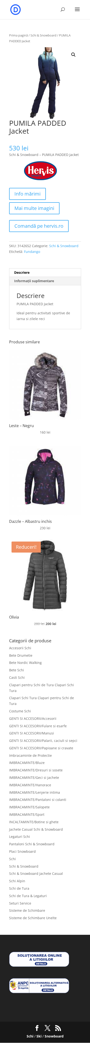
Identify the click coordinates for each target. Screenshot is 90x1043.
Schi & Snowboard (43, 35)
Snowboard (54, 1036)
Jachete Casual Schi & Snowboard (36, 829)
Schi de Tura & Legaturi (28, 896)
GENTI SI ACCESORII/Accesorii (32, 718)
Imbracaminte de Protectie (30, 755)
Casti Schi (17, 677)
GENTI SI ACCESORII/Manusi (31, 733)
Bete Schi (16, 670)
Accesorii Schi (20, 648)
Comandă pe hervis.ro (38, 226)
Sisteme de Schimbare (27, 910)
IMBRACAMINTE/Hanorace (30, 785)
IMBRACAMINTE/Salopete (29, 807)
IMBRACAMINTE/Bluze (27, 762)
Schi (12, 859)
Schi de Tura (19, 888)
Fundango (32, 251)
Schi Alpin (17, 881)
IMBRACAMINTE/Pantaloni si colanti (37, 799)
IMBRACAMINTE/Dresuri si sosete (36, 770)
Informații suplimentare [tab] (34, 281)
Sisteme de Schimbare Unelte (33, 918)
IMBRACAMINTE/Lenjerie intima (34, 792)
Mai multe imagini (34, 208)
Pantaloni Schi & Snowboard (31, 844)
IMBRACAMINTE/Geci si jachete (34, 777)
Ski (39, 1036)
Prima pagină (18, 35)
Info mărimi (27, 194)
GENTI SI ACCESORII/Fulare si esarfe (38, 726)
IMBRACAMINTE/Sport (26, 814)
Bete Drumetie (20, 655)
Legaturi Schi (19, 836)
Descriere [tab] (22, 272)
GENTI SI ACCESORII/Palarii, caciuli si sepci (43, 740)
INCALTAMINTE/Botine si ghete (34, 822)
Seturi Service (20, 903)
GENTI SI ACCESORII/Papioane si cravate (41, 748)
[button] (73, 54)
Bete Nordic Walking (25, 662)
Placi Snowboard (22, 851)
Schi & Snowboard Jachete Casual (36, 873)
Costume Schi (20, 711)
